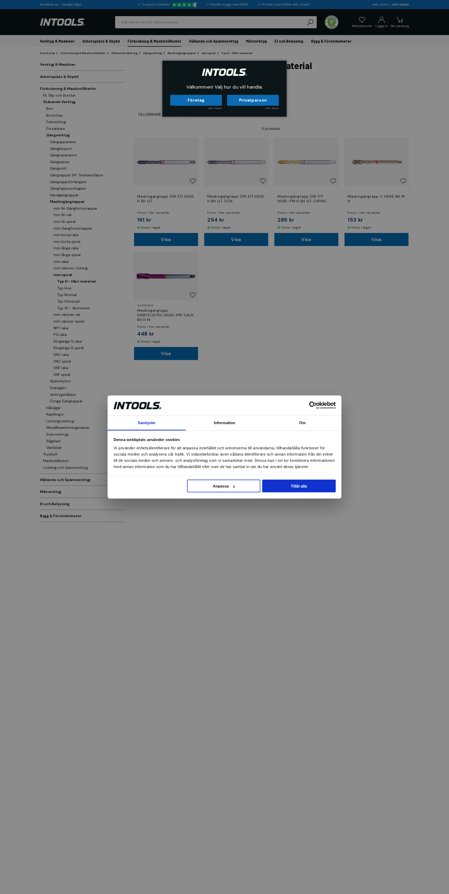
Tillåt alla (299, 486)
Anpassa (221, 486)
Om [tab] (302, 422)
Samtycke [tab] (147, 422)
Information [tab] (224, 422)
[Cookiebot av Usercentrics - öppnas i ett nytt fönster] (313, 405)
